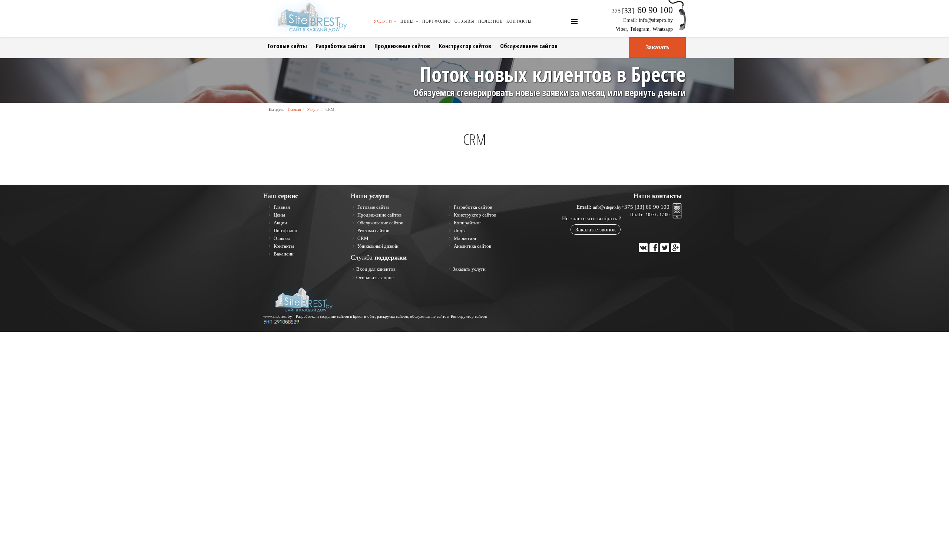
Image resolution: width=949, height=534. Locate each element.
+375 (640, 11)
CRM (362, 238)
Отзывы (464, 21)
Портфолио (436, 21)
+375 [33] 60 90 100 (645, 207)
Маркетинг (465, 238)
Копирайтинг (467, 222)
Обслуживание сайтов (529, 46)
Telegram (639, 29)
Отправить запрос (375, 277)
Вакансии (283, 254)
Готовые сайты (287, 46)
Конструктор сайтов (465, 46)
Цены (407, 21)
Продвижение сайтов (402, 46)
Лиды (459, 230)
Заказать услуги (469, 269)
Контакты (519, 21)
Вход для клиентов (376, 269)
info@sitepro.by (656, 20)
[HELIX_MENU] (574, 22)
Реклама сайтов (372, 230)
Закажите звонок (595, 230)
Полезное (490, 21)
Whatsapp (662, 29)
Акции (279, 222)
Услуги (383, 21)
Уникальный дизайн (377, 246)
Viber (621, 29)
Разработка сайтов (341, 46)
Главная (294, 109)
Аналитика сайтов (472, 246)
